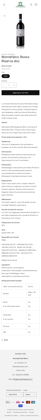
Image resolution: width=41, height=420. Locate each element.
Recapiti (31, 412)
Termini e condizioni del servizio (29, 415)
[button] (4, 4)
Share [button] (6, 340)
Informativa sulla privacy (20, 412)
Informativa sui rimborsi (11, 415)
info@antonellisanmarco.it (22, 379)
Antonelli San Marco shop (19, 409)
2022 (6, 76)
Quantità (4, 81)
